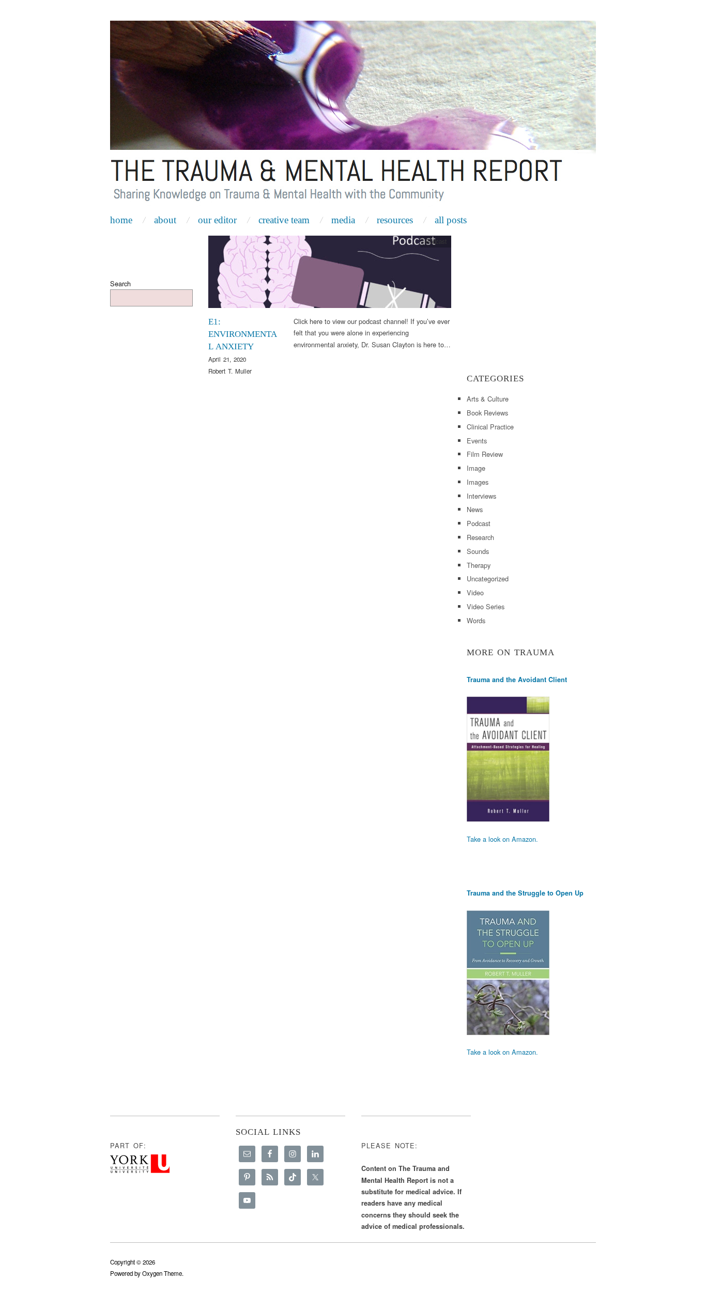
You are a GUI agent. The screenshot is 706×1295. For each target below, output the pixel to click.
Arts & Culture (488, 399)
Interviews (481, 496)
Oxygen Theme (162, 1273)
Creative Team (284, 220)
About (165, 220)
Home (121, 220)
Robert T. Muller (230, 371)
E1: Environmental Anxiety (242, 334)
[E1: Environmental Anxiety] (329, 275)
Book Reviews (487, 413)
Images (477, 482)
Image (476, 468)
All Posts (451, 220)
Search (120, 283)
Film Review (485, 454)
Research (480, 537)
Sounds (478, 551)
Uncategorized (488, 578)
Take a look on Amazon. (502, 839)
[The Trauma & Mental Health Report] (353, 115)
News (475, 509)
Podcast (436, 241)
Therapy (478, 565)
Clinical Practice (490, 426)
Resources (395, 220)
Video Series (485, 606)
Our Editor (217, 220)
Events (477, 440)
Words (476, 620)
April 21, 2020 (227, 359)
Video (475, 592)
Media (343, 220)
